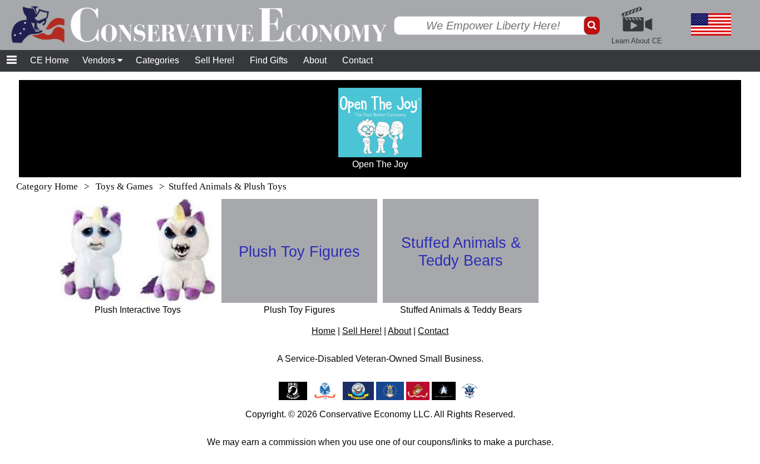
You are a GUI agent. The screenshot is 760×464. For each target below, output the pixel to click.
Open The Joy (380, 164)
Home (323, 331)
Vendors (99, 60)
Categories (157, 60)
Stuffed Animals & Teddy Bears (461, 251)
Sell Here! (214, 60)
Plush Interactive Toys (138, 310)
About (315, 60)
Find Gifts (269, 60)
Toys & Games (125, 186)
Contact (357, 60)
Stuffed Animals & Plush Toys (228, 186)
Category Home (47, 186)
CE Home (49, 60)
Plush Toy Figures (299, 251)
